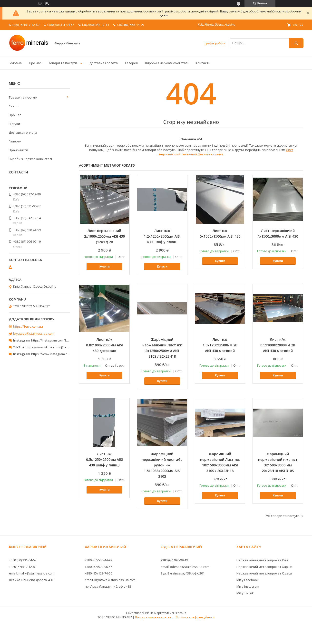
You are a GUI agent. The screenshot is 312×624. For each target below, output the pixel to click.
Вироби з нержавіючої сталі (166, 63)
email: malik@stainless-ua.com (31, 573)
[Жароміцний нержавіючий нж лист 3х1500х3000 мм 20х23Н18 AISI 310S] (278, 422)
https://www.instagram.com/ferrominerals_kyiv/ (66, 354)
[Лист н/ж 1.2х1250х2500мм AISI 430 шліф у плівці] (162, 199)
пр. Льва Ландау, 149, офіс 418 (108, 586)
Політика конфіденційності (195, 617)
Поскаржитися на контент (154, 617)
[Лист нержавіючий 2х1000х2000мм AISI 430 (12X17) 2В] (104, 199)
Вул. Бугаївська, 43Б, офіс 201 (183, 573)
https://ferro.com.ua (28, 326)
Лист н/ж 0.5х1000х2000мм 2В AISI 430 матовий (277, 345)
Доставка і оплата (103, 63)
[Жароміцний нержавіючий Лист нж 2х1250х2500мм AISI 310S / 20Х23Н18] (162, 308)
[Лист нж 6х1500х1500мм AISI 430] (220, 199)
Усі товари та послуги (282, 515)
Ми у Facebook (247, 580)
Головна (15, 63)
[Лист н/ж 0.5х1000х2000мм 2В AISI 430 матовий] (278, 308)
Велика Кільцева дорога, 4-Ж (31, 580)
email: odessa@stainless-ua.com (185, 566)
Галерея (131, 63)
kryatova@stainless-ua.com (33, 333)
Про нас (35, 63)
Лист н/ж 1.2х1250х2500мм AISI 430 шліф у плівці (162, 236)
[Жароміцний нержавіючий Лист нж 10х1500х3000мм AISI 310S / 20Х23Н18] (220, 422)
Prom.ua (180, 613)
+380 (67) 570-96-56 (98, 566)
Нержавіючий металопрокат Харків (264, 566)
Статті (14, 106)
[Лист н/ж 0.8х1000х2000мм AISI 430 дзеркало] (104, 308)
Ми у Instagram (247, 586)
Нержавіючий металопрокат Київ (262, 560)
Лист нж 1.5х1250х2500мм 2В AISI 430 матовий (220, 345)
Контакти (202, 63)
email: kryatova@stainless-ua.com (110, 580)
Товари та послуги (63, 63)
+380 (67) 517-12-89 (22, 566)
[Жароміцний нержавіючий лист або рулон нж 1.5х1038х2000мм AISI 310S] (162, 422)
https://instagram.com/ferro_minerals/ (59, 340)
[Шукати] (296, 43)
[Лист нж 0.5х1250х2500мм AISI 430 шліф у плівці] (104, 422)
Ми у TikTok (245, 593)
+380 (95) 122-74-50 (98, 573)
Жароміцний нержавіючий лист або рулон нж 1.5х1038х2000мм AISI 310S (162, 465)
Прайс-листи (18, 150)
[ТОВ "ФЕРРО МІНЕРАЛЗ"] (29, 50)
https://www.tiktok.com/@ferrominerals (55, 347)
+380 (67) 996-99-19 (174, 560)
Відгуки (14, 123)
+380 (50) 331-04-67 (22, 560)
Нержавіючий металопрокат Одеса (264, 573)
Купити (104, 266)
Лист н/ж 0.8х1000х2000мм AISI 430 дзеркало (104, 345)
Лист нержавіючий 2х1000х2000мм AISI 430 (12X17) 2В (104, 236)
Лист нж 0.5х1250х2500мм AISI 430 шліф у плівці (104, 459)
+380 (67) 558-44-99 (98, 560)
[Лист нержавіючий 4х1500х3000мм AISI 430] (278, 199)
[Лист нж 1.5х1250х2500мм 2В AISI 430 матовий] (220, 308)
